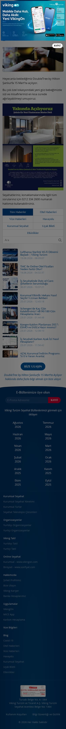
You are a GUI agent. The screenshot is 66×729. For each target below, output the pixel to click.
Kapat (57, 45)
